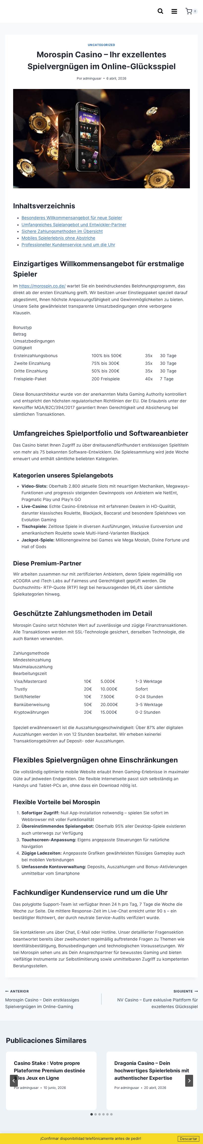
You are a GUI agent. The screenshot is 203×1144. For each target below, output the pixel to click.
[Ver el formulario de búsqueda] (160, 11)
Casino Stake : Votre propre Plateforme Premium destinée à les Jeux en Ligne (49, 1070)
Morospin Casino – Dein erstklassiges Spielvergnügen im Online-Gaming (42, 999)
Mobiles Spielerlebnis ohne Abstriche (58, 238)
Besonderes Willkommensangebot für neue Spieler (72, 217)
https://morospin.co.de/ (42, 285)
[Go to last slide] (14, 1081)
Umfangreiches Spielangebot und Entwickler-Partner (74, 224)
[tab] (91, 1114)
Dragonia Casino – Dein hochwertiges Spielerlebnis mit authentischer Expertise (151, 1070)
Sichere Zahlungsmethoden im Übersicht (62, 231)
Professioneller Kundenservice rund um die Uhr (68, 244)
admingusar (92, 78)
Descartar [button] (188, 1138)
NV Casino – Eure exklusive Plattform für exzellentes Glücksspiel (157, 999)
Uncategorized (101, 45)
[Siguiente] (189, 1081)
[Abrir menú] (174, 11)
